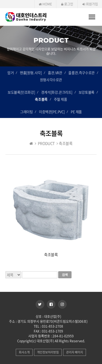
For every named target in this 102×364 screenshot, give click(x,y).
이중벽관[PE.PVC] (51, 111)
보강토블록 (86, 92)
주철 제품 (60, 99)
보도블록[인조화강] (21, 92)
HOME (47, 4)
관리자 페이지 (74, 352)
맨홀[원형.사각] (31, 72)
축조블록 (41, 99)
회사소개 (24, 352)
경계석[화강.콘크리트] (56, 92)
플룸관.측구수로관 (81, 72)
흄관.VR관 (55, 72)
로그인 (68, 4)
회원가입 (91, 4)
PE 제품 (76, 111)
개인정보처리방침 (48, 352)
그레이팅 (26, 111)
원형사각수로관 (51, 79)
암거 (10, 72)
